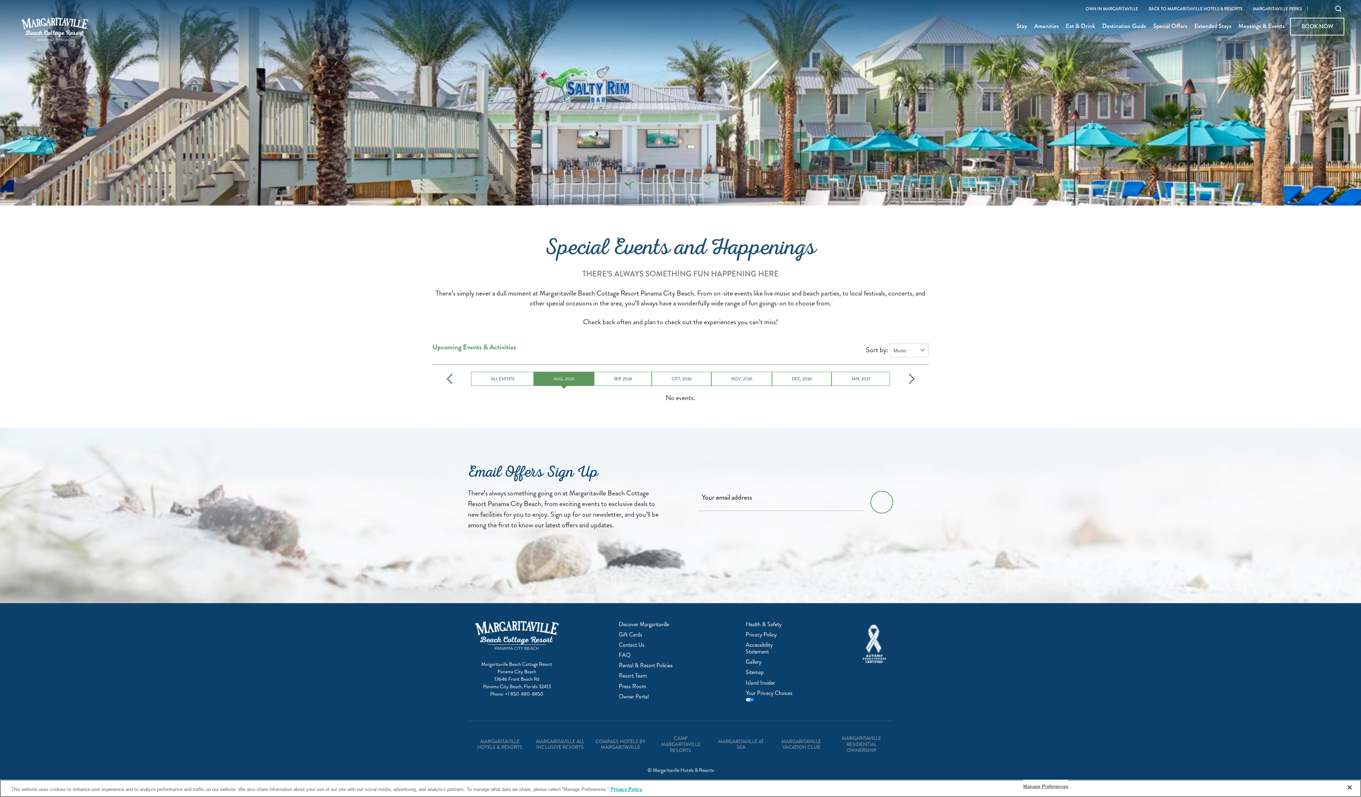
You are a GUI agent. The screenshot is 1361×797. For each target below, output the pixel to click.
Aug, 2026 (564, 379)
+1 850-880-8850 (524, 694)
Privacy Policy (761, 634)
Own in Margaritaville (1112, 9)
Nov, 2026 (741, 379)
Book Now (1317, 26)
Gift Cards (630, 634)
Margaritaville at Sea (741, 744)
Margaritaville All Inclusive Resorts (560, 744)
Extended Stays (1212, 26)
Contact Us (631, 644)
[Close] (1349, 787)
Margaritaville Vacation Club (801, 744)
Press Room (632, 686)
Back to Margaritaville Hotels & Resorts (1195, 9)
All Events (502, 379)
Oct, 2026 (682, 379)
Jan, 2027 (860, 379)
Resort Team (633, 675)
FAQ (625, 655)
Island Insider (760, 682)
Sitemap (755, 672)
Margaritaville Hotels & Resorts (499, 744)
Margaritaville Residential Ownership (861, 744)
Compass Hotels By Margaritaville (620, 744)
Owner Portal (634, 696)
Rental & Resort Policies (646, 665)
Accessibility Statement (759, 648)
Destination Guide (1124, 26)
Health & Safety (764, 624)
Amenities (1046, 26)
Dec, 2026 (802, 379)
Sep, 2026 (623, 379)
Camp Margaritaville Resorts (680, 744)
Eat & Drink (1080, 26)
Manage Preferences (1045, 786)
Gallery (753, 661)
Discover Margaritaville (644, 624)
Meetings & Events (1261, 26)
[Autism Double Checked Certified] (874, 643)
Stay (1021, 26)
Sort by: (877, 350)
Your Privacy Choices (769, 693)
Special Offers (1170, 26)
